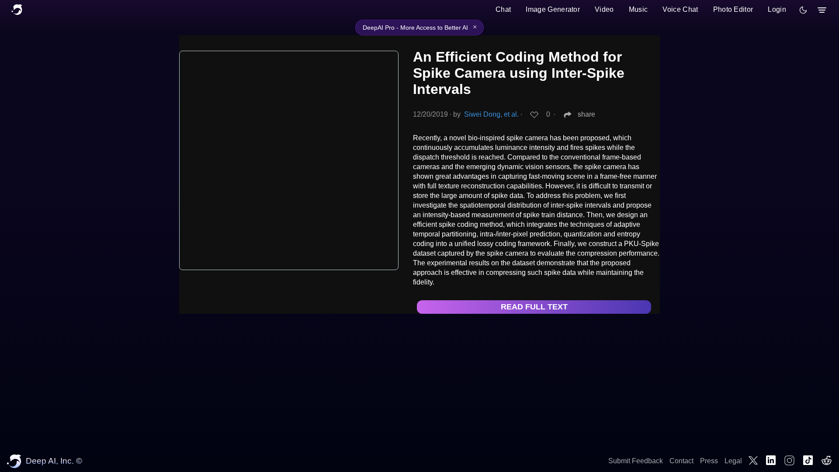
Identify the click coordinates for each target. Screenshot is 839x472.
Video (604, 9)
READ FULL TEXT (534, 306)
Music (638, 9)
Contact (681, 461)
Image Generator (553, 9)
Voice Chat (680, 9)
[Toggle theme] (803, 10)
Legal (733, 461)
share (586, 114)
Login (777, 9)
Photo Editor (733, 9)
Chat (503, 9)
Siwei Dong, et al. (491, 114)
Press (709, 461)
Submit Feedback (635, 461)
